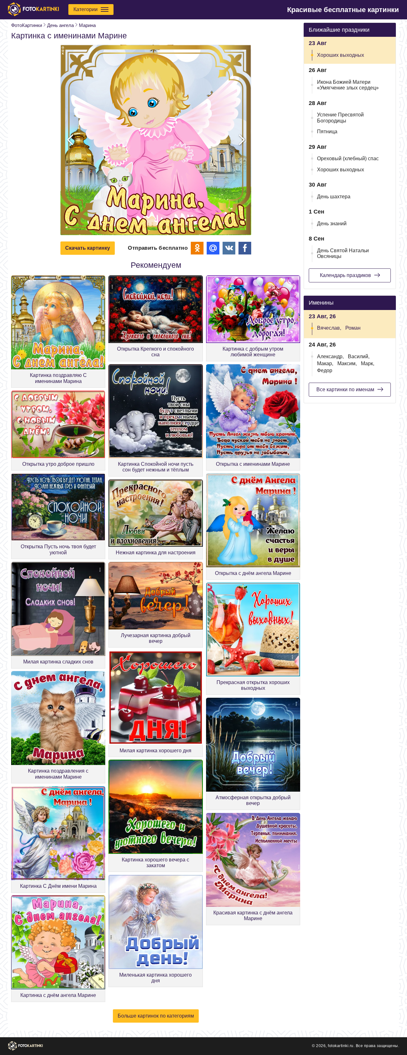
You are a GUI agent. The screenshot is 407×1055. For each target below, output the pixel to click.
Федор (324, 370)
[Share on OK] (197, 248)
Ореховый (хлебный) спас (348, 158)
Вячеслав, (329, 328)
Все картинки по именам (345, 389)
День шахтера (333, 196)
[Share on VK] (229, 248)
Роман (353, 328)
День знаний (332, 223)
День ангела (60, 25)
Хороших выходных (340, 55)
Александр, (330, 356)
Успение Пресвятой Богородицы (340, 117)
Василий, (358, 356)
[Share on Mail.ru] (213, 248)
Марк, (367, 363)
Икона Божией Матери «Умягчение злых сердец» (348, 84)
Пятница (327, 131)
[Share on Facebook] (244, 248)
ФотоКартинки (26, 25)
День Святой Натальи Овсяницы (343, 253)
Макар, (325, 363)
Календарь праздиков (345, 275)
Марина (87, 25)
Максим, (347, 363)
